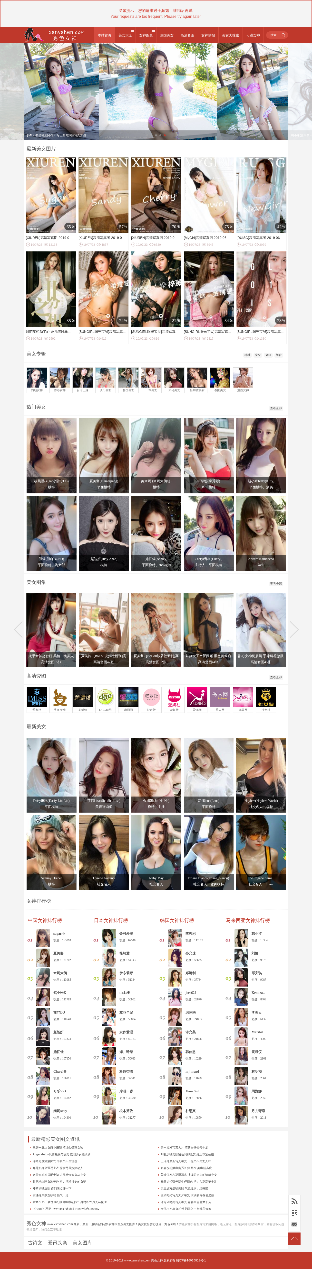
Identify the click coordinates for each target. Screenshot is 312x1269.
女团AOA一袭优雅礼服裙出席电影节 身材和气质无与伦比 (70, 1202)
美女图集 (36, 582)
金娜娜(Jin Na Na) (156, 801)
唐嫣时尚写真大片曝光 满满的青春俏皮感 (187, 1195)
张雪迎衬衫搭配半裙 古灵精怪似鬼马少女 (59, 1175)
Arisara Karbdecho (261, 559)
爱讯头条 (57, 1242)
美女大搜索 (230, 35)
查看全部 (276, 408)
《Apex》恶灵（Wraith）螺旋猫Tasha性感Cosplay (66, 1209)
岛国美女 (167, 35)
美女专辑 (36, 353)
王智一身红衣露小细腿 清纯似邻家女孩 (58, 1147)
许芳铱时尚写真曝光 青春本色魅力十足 (186, 1202)
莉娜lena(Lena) (209, 801)
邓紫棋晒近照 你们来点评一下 (52, 1188)
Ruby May (156, 878)
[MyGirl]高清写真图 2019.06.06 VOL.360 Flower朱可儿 (226, 238)
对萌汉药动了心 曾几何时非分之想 (52, 332)
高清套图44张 (208, 662)
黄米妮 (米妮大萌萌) (156, 481)
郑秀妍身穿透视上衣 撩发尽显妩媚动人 (58, 1168)
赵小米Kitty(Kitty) (261, 481)
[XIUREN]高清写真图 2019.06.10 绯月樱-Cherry (167, 238)
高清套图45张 (261, 662)
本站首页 (104, 35)
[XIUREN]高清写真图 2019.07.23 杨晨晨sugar (61, 238)
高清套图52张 (156, 662)
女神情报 (208, 35)
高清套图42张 (103, 662)
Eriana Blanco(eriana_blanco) (208, 878)
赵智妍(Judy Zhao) (103, 559)
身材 (258, 355)
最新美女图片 (41, 148)
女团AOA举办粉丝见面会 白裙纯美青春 (186, 1209)
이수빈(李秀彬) (208, 481)
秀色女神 (157, 1260)
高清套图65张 (51, 662)
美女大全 (125, 35)
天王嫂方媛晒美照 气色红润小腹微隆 (184, 1188)
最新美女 (36, 726)
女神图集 (146, 35)
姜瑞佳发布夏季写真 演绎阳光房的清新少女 (189, 1175)
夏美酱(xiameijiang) (103, 481)
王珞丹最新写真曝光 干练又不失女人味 (186, 1161)
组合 (279, 355)
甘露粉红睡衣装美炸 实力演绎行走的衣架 (59, 1181)
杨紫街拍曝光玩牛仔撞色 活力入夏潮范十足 (189, 1181)
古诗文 (35, 1242)
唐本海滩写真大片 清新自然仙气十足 (184, 1147)
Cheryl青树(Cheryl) (209, 559)
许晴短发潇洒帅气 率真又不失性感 (55, 1161)
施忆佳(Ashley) (156, 559)
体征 (268, 355)
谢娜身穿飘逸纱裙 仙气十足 (50, 1195)
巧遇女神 (253, 35)
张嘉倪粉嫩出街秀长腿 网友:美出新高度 (186, 1168)
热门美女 (36, 406)
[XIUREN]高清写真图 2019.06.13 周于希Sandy (114, 238)
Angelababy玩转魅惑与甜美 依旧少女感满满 (61, 1154)
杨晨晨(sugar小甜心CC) (51, 481)
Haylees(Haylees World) (261, 801)
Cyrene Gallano (104, 878)
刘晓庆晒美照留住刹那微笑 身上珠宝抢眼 (187, 1154)
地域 (247, 355)
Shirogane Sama (261, 878)
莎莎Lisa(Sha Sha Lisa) (103, 801)
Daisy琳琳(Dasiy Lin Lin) (51, 801)
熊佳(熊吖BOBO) (51, 559)
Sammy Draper (51, 878)
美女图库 (82, 1242)
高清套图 (187, 35)
